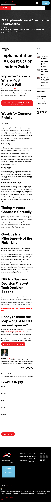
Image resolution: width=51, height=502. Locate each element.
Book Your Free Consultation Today (13, 344)
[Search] (48, 8)
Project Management (42, 101)
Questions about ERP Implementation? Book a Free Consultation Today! (17, 103)
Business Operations (42, 94)
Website (2, 499)
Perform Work (40, 98)
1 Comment (5, 32)
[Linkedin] (32, 368)
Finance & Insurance (42, 96)
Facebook (2, 497)
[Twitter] (29, 368)
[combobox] (31, 8)
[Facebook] (27, 368)
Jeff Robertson (10, 358)
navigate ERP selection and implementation (14, 331)
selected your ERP (12, 88)
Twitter (11, 497)
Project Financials (41, 103)
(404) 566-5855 (23, 460)
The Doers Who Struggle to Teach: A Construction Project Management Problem (45, 61)
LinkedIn (7, 497)
